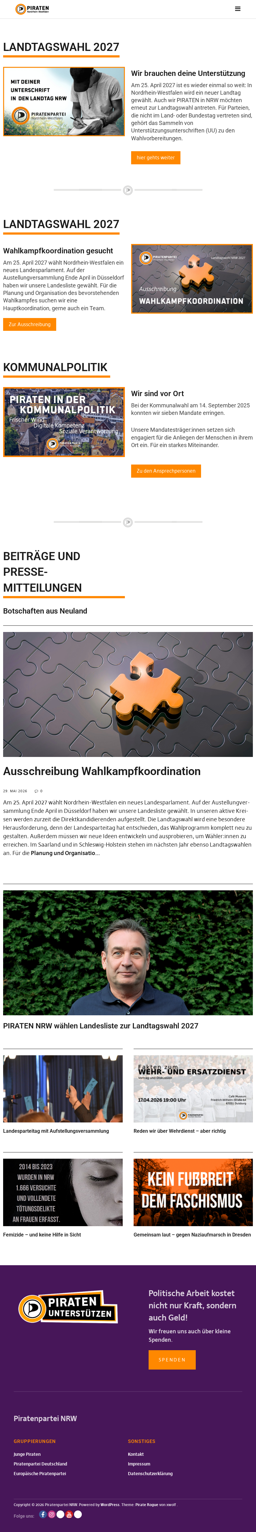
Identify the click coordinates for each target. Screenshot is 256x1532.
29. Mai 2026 (15, 791)
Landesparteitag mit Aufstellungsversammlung (56, 1131)
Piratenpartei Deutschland (40, 1464)
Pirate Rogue (146, 1504)
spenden (172, 1360)
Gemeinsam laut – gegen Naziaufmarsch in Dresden (192, 1235)
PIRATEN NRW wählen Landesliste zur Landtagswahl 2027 (101, 1026)
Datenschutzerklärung (150, 1473)
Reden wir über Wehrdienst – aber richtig (180, 1131)
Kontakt (136, 1454)
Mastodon (78, 1514)
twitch (60, 1514)
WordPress (110, 1504)
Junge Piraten (27, 1454)
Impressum (139, 1464)
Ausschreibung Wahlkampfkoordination (102, 771)
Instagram (52, 1514)
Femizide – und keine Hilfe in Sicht (42, 1235)
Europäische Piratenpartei (40, 1473)
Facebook (43, 1514)
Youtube (69, 1514)
